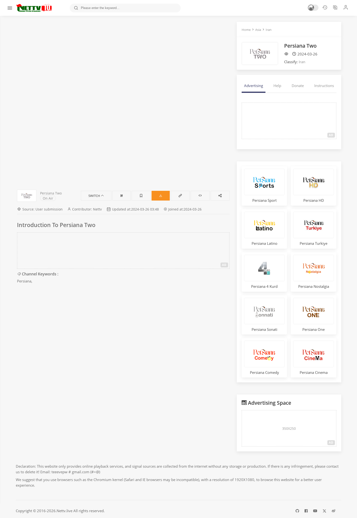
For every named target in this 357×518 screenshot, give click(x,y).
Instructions (324, 85)
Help (277, 85)
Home (246, 29)
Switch (94, 195)
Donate (298, 85)
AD (224, 265)
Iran (269, 29)
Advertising (253, 85)
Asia (258, 29)
